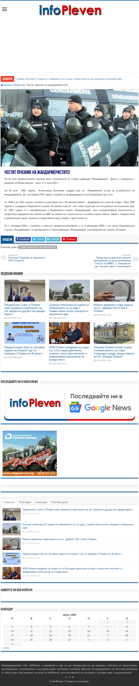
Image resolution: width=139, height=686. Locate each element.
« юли (6, 647)
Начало (7, 85)
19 (50, 635)
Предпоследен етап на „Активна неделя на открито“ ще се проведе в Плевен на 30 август (24, 350)
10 (12, 631)
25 (31, 639)
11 (31, 631)
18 (31, 635)
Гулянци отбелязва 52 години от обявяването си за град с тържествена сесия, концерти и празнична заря (69, 78)
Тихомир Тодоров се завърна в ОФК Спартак (26, 258)
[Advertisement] (69, 47)
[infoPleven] (69, 9)
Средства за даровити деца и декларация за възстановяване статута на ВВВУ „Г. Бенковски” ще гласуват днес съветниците (112, 261)
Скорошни (9, 502)
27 (69, 639)
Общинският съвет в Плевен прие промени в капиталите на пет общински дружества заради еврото (24, 309)
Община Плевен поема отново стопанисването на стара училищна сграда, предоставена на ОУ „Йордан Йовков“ (114, 352)
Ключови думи (59, 502)
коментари (41, 502)
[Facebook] (69, 677)
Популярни (25, 502)
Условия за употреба (76, 681)
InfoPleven (57, 681)
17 (12, 635)
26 (50, 639)
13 (69, 631)
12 (50, 631)
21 (88, 635)
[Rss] (66, 677)
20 (69, 635)
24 (12, 639)
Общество (19, 85)
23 (126, 635)
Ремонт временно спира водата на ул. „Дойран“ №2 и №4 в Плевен (113, 308)
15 (107, 631)
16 (126, 631)
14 (88, 631)
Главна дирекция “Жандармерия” (38, 247)
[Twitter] (72, 677)
